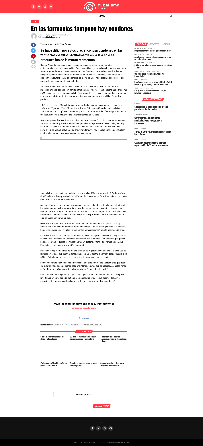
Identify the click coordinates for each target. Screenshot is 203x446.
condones (59, 325)
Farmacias (76, 325)
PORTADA (101, 16)
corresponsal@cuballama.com (84, 308)
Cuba (67, 325)
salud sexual (96, 325)
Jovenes (85, 325)
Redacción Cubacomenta (50, 37)
